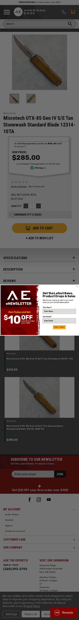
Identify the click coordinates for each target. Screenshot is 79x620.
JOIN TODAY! (59, 327)
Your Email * (47, 316)
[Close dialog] (77, 286)
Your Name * (47, 307)
